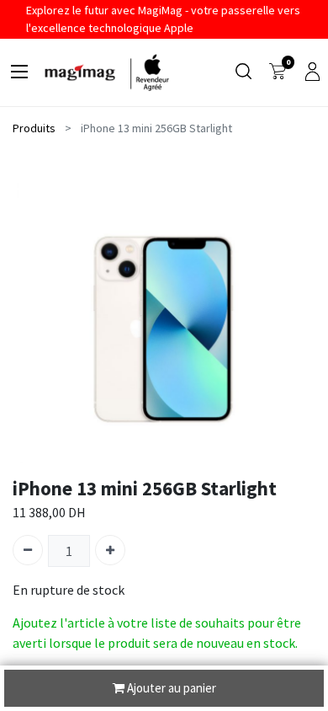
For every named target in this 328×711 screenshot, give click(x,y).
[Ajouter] (110, 550)
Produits (34, 128)
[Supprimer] (28, 550)
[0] (277, 72)
